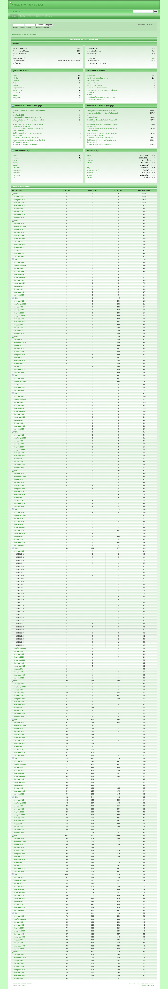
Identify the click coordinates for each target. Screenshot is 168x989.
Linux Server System (93, 80)
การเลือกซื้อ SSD (18, 115)
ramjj (88, 168)
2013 (16, 758)
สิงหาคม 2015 (19, 696)
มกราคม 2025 (19, 256)
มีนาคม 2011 (18, 865)
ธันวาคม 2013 (19, 761)
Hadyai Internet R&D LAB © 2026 (22, 983)
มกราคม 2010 (19, 910)
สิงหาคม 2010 (19, 889)
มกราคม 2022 (19, 372)
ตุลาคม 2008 (18, 961)
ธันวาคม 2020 (19, 396)
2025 (16, 221)
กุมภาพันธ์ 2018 (19, 503)
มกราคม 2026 (19, 218)
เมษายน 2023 (18, 325)
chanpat (15, 163)
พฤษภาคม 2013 (19, 782)
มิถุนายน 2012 (19, 818)
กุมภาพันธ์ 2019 (19, 465)
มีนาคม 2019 (18, 462)
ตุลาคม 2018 (18, 480)
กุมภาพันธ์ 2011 (19, 868)
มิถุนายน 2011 (19, 856)
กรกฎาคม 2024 (19, 277)
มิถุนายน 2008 (19, 973)
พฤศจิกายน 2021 (20, 381)
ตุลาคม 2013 (18, 767)
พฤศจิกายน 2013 (20, 764)
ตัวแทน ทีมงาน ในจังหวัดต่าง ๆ (97, 88)
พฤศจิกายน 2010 (20, 880)
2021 (16, 375)
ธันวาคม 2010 (19, 877)
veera (153, 58)
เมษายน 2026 (18, 209)
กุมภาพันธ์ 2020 (19, 426)
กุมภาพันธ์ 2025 (19, 253)
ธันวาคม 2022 (19, 340)
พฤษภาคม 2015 (19, 705)
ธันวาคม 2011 (19, 839)
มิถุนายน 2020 (19, 414)
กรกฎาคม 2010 (19, 892)
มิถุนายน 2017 (19, 530)
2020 (16, 393)
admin (15, 75)
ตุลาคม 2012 (18, 806)
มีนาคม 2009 (18, 943)
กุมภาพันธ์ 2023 (19, 331)
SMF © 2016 (140, 983)
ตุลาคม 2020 (18, 402)
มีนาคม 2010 (18, 904)
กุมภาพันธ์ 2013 (19, 791)
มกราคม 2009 (19, 949)
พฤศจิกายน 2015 (20, 687)
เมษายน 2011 (18, 862)
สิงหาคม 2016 (19, 657)
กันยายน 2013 (19, 770)
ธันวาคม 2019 (19, 435)
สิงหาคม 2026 (19, 197)
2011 (16, 836)
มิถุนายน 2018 (19, 491)
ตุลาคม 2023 (18, 307)
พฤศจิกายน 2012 (20, 803)
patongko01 (17, 85)
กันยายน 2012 (19, 809)
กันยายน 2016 (19, 654)
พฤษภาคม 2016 (19, 666)
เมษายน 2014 (18, 746)
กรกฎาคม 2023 (19, 316)
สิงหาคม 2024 (19, 274)
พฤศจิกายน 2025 (20, 226)
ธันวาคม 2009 (19, 916)
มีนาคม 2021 (18, 384)
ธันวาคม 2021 (19, 378)
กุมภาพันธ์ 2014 (19, 752)
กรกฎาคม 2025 (19, 238)
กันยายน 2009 (19, 925)
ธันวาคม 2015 (19, 684)
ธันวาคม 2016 (19, 551)
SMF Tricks (22, 985)
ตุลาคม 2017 (18, 518)
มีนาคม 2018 (18, 500)
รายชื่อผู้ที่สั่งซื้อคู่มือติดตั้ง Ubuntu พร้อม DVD (27, 117)
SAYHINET (16, 93)
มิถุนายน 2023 (19, 319)
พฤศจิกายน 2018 (20, 477)
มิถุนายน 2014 (19, 740)
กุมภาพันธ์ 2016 (19, 675)
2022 (16, 337)
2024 (16, 259)
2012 (16, 797)
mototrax (89, 177)
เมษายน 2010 (18, 901)
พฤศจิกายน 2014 (20, 725)
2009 (16, 913)
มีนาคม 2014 (18, 749)
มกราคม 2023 (19, 334)
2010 (16, 874)
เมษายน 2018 (18, 497)
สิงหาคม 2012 (19, 812)
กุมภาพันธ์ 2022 (19, 369)
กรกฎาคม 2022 (19, 355)
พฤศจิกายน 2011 (20, 842)
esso (88, 158)
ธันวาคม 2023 (19, 301)
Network (89, 95)
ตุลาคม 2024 (18, 268)
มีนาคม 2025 (18, 250)
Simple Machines (149, 983)
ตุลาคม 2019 (18, 441)
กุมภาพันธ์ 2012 (19, 830)
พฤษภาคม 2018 (19, 494)
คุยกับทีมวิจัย (91, 75)
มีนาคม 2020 (18, 423)
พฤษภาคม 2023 (19, 322)
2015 (16, 681)
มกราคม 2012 (19, 833)
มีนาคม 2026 (18, 212)
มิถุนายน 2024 (19, 280)
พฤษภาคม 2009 (19, 937)
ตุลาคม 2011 (18, 845)
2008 (16, 952)
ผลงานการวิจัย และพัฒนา (95, 100)
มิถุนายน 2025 (19, 241)
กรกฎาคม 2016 (19, 660)
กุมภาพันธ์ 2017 (19, 542)
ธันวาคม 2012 (19, 800)
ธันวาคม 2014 (19, 722)
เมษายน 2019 (18, 459)
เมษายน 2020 (18, 420)
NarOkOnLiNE (17, 90)
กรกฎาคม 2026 (19, 200)
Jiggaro (89, 175)
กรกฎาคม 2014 (19, 737)
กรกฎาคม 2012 (19, 815)
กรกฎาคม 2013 (19, 776)
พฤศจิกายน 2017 (20, 515)
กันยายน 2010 (19, 886)
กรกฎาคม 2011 (19, 854)
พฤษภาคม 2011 (19, 859)
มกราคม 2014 (19, 755)
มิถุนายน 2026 (19, 203)
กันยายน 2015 (19, 693)
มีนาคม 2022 (18, 366)
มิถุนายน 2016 (19, 663)
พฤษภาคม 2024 (19, 283)
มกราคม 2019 (19, 468)
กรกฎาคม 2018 (19, 489)
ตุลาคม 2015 (18, 690)
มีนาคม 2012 (18, 827)
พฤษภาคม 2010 (19, 898)
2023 (16, 298)
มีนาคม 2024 (18, 289)
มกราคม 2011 (19, 871)
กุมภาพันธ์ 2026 (19, 215)
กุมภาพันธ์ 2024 (19, 292)
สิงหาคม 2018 (19, 485)
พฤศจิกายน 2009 (20, 919)
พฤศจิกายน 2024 (20, 265)
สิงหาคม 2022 (19, 352)
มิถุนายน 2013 (19, 779)
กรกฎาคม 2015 (19, 699)
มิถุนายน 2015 (19, 702)
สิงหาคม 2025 (19, 235)
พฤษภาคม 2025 (19, 244)
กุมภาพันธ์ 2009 (19, 946)
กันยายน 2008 (19, 964)
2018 (16, 471)
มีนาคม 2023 (18, 328)
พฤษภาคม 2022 (19, 360)
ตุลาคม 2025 (18, 230)
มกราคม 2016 (19, 678)
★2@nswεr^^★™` (19, 88)
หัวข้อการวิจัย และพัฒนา (95, 85)
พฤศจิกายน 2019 (20, 438)
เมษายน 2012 (18, 824)
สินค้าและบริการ (92, 83)
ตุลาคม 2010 (18, 883)
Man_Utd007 (17, 98)
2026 (16, 194)
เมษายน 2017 (18, 536)
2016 (16, 548)
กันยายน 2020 (19, 405)
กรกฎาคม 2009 (19, 931)
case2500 (90, 173)
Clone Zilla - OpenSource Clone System (26, 138)
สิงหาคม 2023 (19, 313)
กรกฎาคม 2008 (19, 970)
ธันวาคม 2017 (19, 512)
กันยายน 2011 (19, 847)
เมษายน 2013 (18, 785)
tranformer (16, 173)
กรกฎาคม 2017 (19, 527)
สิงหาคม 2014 (19, 734)
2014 (16, 720)
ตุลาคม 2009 (18, 922)
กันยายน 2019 (19, 444)
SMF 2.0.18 (132, 983)
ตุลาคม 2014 (18, 728)
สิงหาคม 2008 (19, 967)
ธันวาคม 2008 (19, 955)
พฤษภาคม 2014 (19, 743)
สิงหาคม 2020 (19, 408)
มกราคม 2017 (19, 545)
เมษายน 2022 (18, 363)
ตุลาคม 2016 (18, 651)
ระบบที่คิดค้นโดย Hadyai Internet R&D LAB (101, 97)
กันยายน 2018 (19, 482)
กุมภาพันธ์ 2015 (19, 714)
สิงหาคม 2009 (19, 928)
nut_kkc (15, 78)
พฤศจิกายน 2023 (20, 304)
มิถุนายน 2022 (19, 357)
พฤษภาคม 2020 (19, 417)
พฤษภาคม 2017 (19, 533)
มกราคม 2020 (19, 429)
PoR (14, 83)
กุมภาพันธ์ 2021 (19, 387)
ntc (14, 177)
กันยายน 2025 (19, 232)
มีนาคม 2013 (18, 788)
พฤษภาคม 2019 (19, 456)
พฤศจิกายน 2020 (20, 399)
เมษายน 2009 (18, 940)
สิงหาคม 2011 (19, 851)
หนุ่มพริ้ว (15, 95)
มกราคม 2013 (19, 794)
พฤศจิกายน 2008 (20, 958)
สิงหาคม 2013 (19, 773)
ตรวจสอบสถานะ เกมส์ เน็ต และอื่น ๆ (25, 144)
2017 (16, 509)
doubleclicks (17, 170)
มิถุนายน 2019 (19, 453)
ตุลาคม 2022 (18, 346)
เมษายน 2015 (18, 708)
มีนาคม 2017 (18, 539)
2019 (16, 432)
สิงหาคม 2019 (19, 447)
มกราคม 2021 (19, 390)
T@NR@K (16, 80)
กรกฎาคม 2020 (19, 411)
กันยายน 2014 (19, 731)
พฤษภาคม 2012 (19, 821)
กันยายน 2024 (19, 271)
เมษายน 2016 (18, 669)
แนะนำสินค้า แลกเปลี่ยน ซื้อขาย (97, 78)
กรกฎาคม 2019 (19, 450)
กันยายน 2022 (19, 348)
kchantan (16, 158)
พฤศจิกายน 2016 (20, 648)
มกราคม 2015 (19, 717)
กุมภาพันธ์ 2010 (19, 907)
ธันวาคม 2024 (19, 262)
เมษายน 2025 (18, 247)
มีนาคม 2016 (18, 672)
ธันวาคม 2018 (19, 474)
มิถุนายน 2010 (19, 895)
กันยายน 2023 (19, 310)
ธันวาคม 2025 (19, 223)
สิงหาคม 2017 (19, 524)
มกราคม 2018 (19, 506)
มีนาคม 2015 (18, 711)
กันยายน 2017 (19, 521)
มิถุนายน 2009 (19, 934)
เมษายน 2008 (18, 979)
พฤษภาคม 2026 (19, 206)
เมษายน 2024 (18, 286)
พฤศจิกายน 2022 (20, 343)
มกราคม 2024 (19, 295)
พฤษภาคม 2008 (19, 976)
